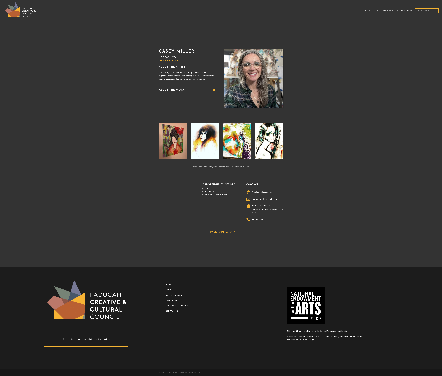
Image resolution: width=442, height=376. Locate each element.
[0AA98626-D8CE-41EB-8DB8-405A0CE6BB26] (173, 159)
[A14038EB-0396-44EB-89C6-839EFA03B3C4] (237, 159)
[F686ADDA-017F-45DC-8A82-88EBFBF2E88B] (205, 159)
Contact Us (172, 311)
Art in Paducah (390, 10)
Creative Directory (427, 10)
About (376, 10)
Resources (406, 10)
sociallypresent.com (193, 372)
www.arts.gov (309, 340)
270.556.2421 (258, 219)
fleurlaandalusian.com (262, 192)
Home (367, 10)
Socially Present (172, 372)
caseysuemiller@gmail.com (264, 199)
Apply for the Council (178, 306)
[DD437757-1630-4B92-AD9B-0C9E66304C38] (269, 159)
